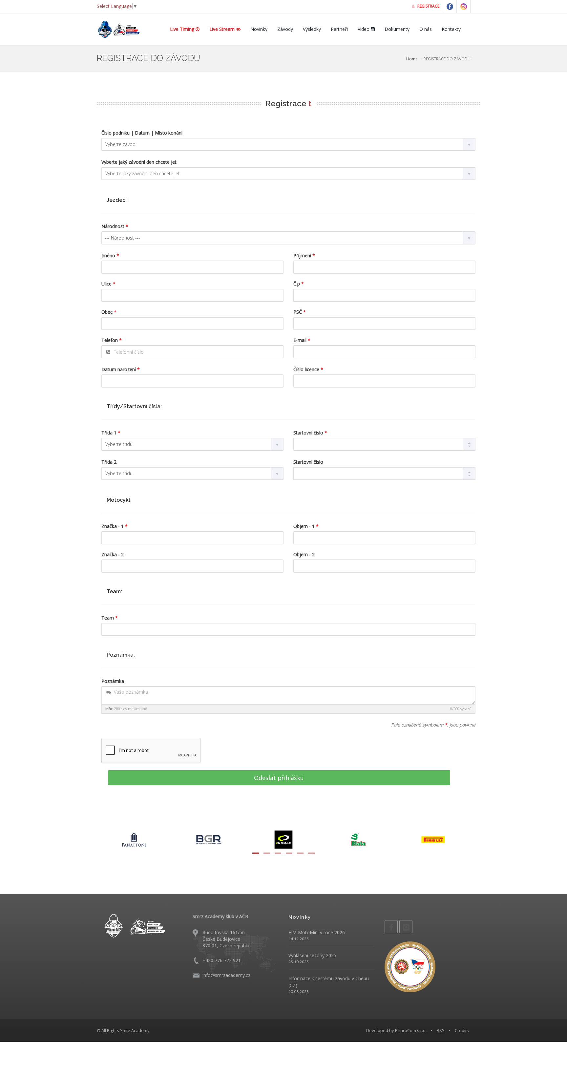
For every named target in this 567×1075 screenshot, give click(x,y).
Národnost (114, 226)
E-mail (301, 340)
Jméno (110, 255)
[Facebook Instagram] (463, 6)
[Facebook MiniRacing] (449, 6)
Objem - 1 (306, 526)
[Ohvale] (283, 839)
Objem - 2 (304, 554)
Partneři (339, 29)
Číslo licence (308, 369)
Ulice (108, 284)
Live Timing (183, 29)
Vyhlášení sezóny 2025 (312, 955)
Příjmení (304, 255)
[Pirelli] (433, 839)
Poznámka (112, 681)
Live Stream (222, 29)
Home (412, 59)
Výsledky (312, 29)
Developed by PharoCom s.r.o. (396, 1030)
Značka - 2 (112, 554)
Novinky (258, 29)
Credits (462, 1030)
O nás (425, 29)
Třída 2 (108, 462)
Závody (285, 29)
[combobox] (288, 237)
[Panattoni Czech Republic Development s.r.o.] (133, 839)
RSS (441, 1030)
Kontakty (451, 29)
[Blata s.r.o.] (358, 839)
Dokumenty (397, 29)
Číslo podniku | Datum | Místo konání (141, 133)
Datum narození (120, 369)
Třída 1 (110, 433)
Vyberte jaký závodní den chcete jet (139, 162)
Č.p (298, 284)
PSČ (299, 312)
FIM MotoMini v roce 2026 (316, 932)
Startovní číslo (310, 433)
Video (364, 29)
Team (109, 618)
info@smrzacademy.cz (226, 975)
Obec (108, 312)
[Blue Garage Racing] (208, 839)
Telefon (111, 340)
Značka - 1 (114, 526)
